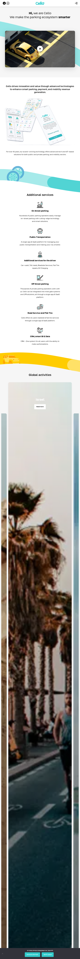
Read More (40, 406)
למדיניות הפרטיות (32, 954)
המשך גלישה (48, 954)
